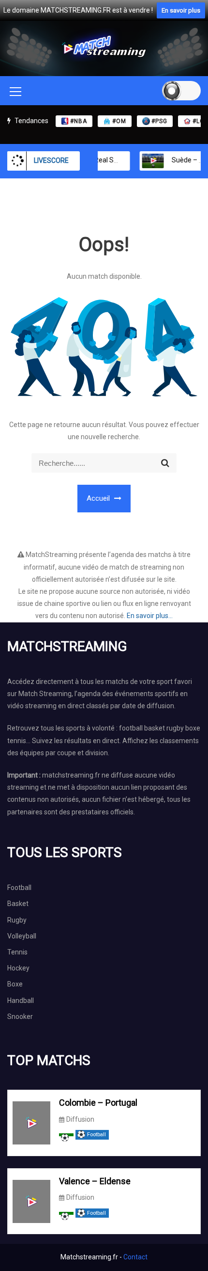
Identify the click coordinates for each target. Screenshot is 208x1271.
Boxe (15, 984)
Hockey (18, 968)
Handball (20, 1000)
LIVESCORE (51, 160)
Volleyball (21, 936)
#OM (119, 121)
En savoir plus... (150, 616)
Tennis (17, 952)
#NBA (78, 121)
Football (19, 887)
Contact (135, 1257)
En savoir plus (181, 10)
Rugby (17, 920)
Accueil (99, 498)
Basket (18, 903)
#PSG (159, 121)
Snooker (20, 1016)
